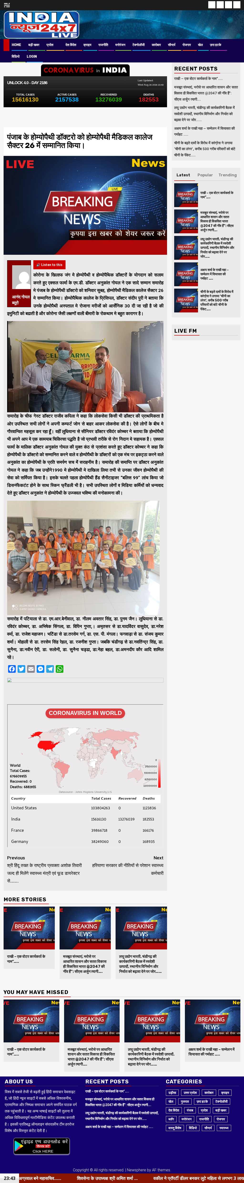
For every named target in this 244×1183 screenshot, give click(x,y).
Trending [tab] (228, 175)
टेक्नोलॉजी (138, 45)
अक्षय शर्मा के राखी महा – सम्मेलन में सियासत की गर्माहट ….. (214, 274)
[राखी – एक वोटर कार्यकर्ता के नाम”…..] (29, 928)
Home (16, 45)
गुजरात (185, 1101)
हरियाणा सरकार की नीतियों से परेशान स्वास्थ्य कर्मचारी (127, 865)
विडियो (16, 57)
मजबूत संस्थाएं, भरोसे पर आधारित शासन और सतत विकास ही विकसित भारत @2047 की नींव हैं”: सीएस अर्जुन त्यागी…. (85, 964)
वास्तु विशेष (174, 1128)
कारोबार (156, 45)
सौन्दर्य (171, 45)
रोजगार (187, 45)
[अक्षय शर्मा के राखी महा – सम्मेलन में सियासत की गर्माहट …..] (186, 274)
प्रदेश (49, 45)
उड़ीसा (172, 1093)
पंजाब (190, 1110)
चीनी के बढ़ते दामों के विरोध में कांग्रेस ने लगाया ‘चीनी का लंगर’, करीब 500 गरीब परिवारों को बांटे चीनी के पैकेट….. (204, 149)
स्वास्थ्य (224, 1128)
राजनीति (103, 45)
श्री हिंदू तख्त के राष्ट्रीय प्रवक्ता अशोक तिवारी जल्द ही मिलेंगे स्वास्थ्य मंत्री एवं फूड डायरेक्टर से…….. (44, 869)
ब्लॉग (171, 1119)
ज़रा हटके (215, 45)
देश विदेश (71, 45)
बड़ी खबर (33, 45)
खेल (200, 45)
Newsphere (136, 1170)
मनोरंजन (120, 45)
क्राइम (87, 45)
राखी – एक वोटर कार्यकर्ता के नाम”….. (198, 78)
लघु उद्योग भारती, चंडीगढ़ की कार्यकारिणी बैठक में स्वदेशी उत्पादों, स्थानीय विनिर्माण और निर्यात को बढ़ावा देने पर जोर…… (140, 964)
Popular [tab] (205, 175)
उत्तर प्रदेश (190, 1093)
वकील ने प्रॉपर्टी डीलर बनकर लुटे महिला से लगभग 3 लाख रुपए (128, 1178)
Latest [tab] (183, 175)
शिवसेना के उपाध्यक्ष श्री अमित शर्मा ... (32, 1178)
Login (32, 57)
